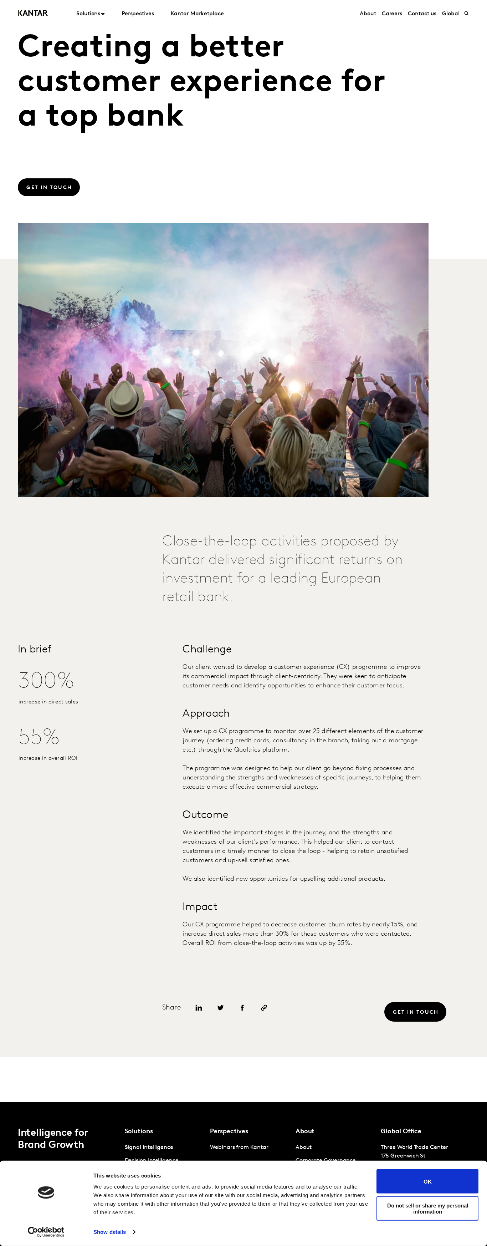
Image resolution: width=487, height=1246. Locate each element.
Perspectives (138, 14)
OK (428, 1181)
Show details (109, 1232)
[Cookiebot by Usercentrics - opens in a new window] (46, 1232)
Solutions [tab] (88, 14)
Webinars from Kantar (239, 1147)
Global (451, 14)
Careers (392, 14)
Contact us (422, 14)
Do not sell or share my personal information (427, 1208)
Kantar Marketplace (197, 14)
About (368, 14)
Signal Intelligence (149, 1147)
